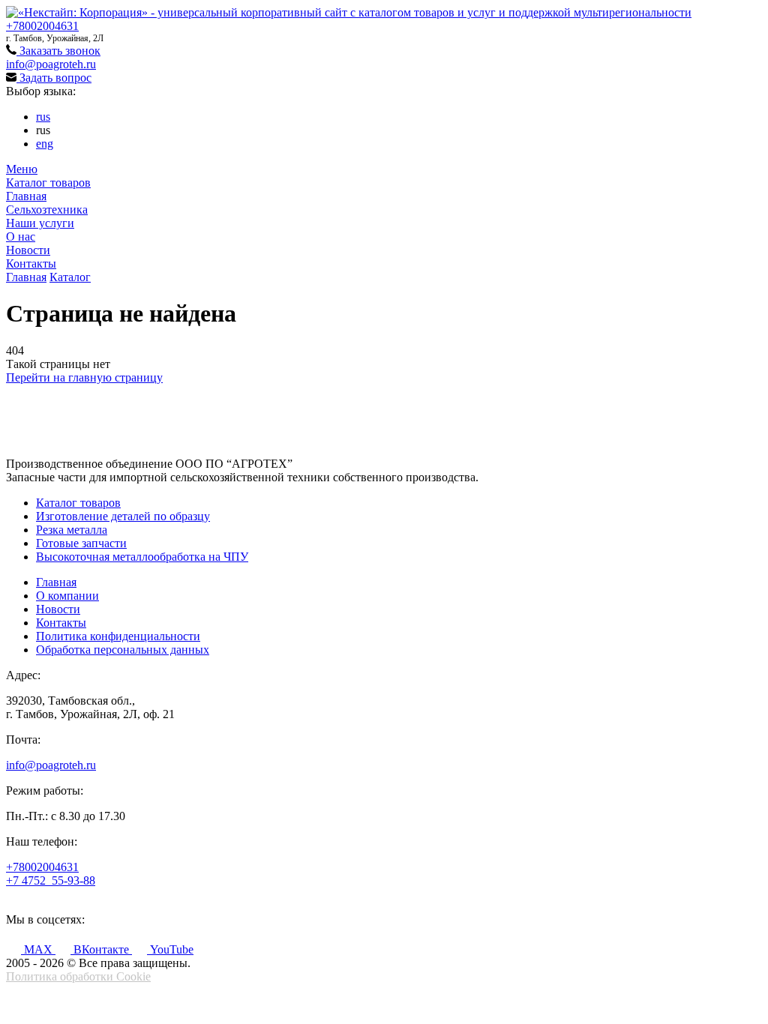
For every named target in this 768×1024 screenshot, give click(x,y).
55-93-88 (50, 880)
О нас (20, 236)
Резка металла (71, 529)
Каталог (70, 277)
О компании (67, 595)
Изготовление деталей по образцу (123, 516)
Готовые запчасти (81, 543)
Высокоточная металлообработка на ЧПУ (142, 556)
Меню (22, 169)
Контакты (31, 263)
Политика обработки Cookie (78, 976)
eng (44, 143)
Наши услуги (40, 223)
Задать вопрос (54, 77)
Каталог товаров (48, 182)
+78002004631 (42, 25)
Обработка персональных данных (122, 649)
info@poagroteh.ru (51, 64)
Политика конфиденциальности (118, 636)
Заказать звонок (58, 50)
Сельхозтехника (47, 209)
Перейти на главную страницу (84, 377)
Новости (28, 250)
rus (43, 116)
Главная (26, 196)
